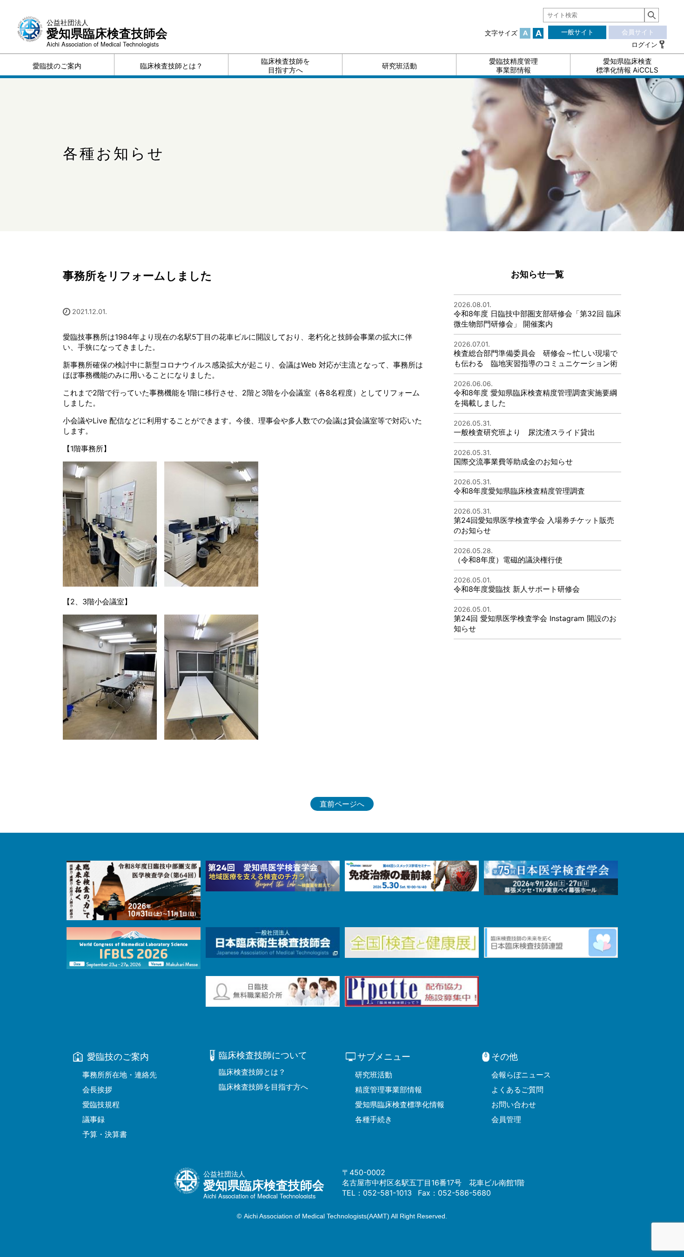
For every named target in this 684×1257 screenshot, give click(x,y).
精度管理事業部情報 (388, 1089)
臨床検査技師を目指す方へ (263, 1086)
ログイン (644, 44)
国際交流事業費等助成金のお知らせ (513, 461)
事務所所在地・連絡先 (119, 1074)
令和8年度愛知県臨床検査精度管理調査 (519, 490)
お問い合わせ (513, 1104)
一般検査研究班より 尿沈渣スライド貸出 (524, 432)
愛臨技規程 (101, 1104)
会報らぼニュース (521, 1074)
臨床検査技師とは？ (252, 1071)
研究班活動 (373, 1074)
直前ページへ (342, 804)
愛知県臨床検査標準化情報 (399, 1104)
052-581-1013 (387, 1192)
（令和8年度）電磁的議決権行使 (513, 559)
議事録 (93, 1119)
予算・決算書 (104, 1134)
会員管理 (506, 1119)
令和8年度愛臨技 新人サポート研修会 (517, 589)
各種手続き (373, 1119)
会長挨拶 (97, 1089)
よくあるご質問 (517, 1089)
